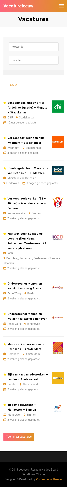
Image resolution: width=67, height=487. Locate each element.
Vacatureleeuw (18, 5)
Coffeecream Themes (49, 479)
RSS (11, 85)
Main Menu (61, 5)
